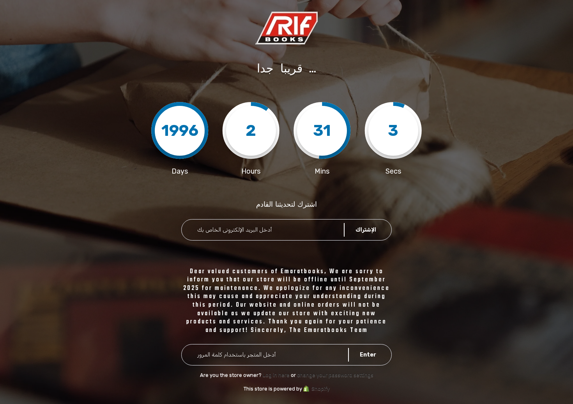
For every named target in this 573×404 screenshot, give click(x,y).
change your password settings (335, 375)
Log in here (276, 375)
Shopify (320, 389)
